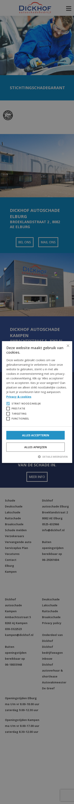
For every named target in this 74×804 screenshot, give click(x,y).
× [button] (67, 345)
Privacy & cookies (18, 396)
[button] (37, 456)
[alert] (37, 402)
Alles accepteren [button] (35, 435)
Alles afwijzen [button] (35, 447)
